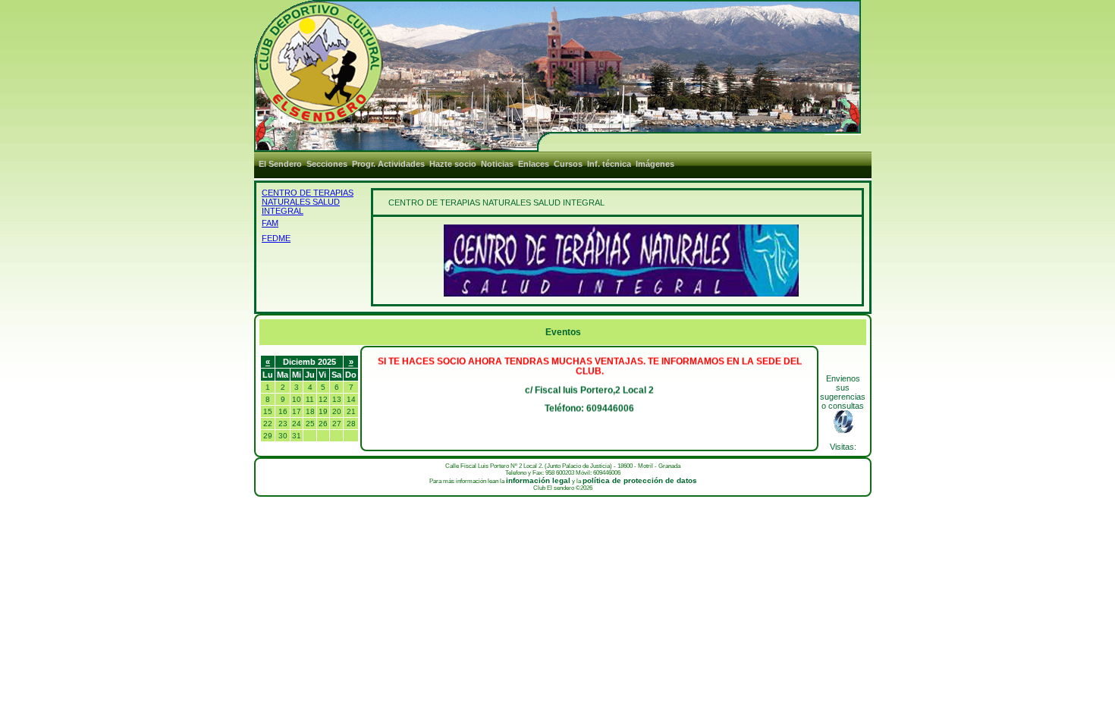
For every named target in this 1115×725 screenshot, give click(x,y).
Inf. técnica (609, 163)
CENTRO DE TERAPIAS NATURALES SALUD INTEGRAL (307, 201)
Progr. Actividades (388, 163)
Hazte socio (452, 163)
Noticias (497, 163)
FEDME (276, 238)
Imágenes (655, 163)
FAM (270, 223)
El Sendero (280, 163)
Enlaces (533, 163)
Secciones (326, 163)
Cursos (568, 163)
